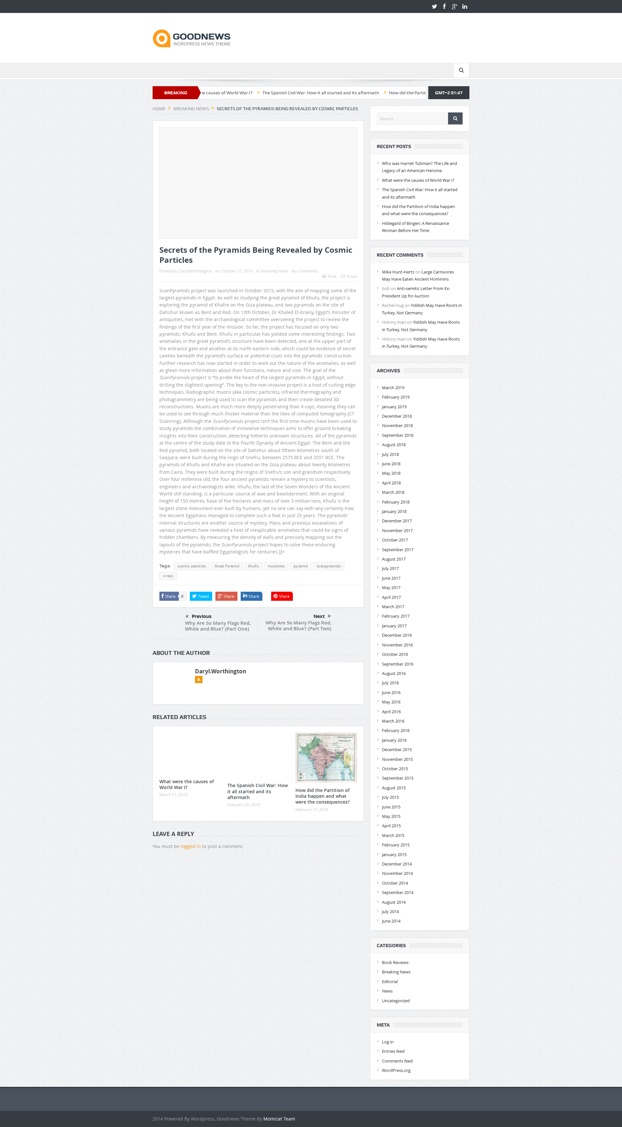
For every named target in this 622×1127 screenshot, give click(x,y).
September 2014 (397, 892)
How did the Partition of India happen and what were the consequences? (425, 92)
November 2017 (397, 530)
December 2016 (397, 635)
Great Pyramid (227, 566)
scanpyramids (329, 566)
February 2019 (395, 397)
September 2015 (397, 778)
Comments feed (397, 1061)
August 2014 (394, 902)
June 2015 (391, 807)
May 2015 (391, 816)
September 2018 (397, 435)
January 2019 (394, 407)
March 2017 (393, 607)
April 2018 (391, 483)
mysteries (276, 566)
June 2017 (391, 578)
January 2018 (394, 511)
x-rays (168, 576)
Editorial (390, 981)
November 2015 (397, 759)
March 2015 (393, 835)
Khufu (253, 566)
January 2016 (394, 740)
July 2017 (390, 568)
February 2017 (395, 616)
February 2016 (395, 730)
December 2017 (397, 521)
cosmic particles (192, 566)
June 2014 (391, 921)
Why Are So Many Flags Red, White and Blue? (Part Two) (298, 625)
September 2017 (397, 549)
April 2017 (391, 597)
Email (352, 276)
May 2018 (391, 473)
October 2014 (395, 883)
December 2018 (397, 416)
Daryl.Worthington (195, 270)
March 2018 (393, 492)
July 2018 (390, 454)
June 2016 (391, 692)
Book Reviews (395, 962)
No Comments (304, 270)
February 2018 (395, 502)
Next (319, 616)
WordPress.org (396, 1070)
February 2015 (395, 845)
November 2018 (397, 425)
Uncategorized (396, 1001)
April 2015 (391, 826)
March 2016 (393, 721)
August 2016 (394, 673)
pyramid (301, 566)
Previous (202, 616)
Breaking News (274, 270)
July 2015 (390, 797)
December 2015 (397, 749)
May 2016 (391, 702)
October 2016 (395, 654)
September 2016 (397, 664)
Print (332, 276)
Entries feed (393, 1051)
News (387, 991)
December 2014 (397, 864)
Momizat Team (279, 1119)
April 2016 (391, 712)
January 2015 (394, 854)
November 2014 (397, 873)
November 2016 (397, 645)
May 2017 (391, 587)
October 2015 (395, 769)
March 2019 (393, 387)
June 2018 (391, 464)
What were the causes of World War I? (186, 784)
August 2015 (394, 788)
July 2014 (390, 911)
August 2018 (394, 444)
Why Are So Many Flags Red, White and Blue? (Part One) (218, 626)
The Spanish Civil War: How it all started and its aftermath (284, 92)
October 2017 (395, 540)
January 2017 (394, 626)
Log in (388, 1042)
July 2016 (390, 683)
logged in (191, 846)
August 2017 (394, 559)
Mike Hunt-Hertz (398, 272)
